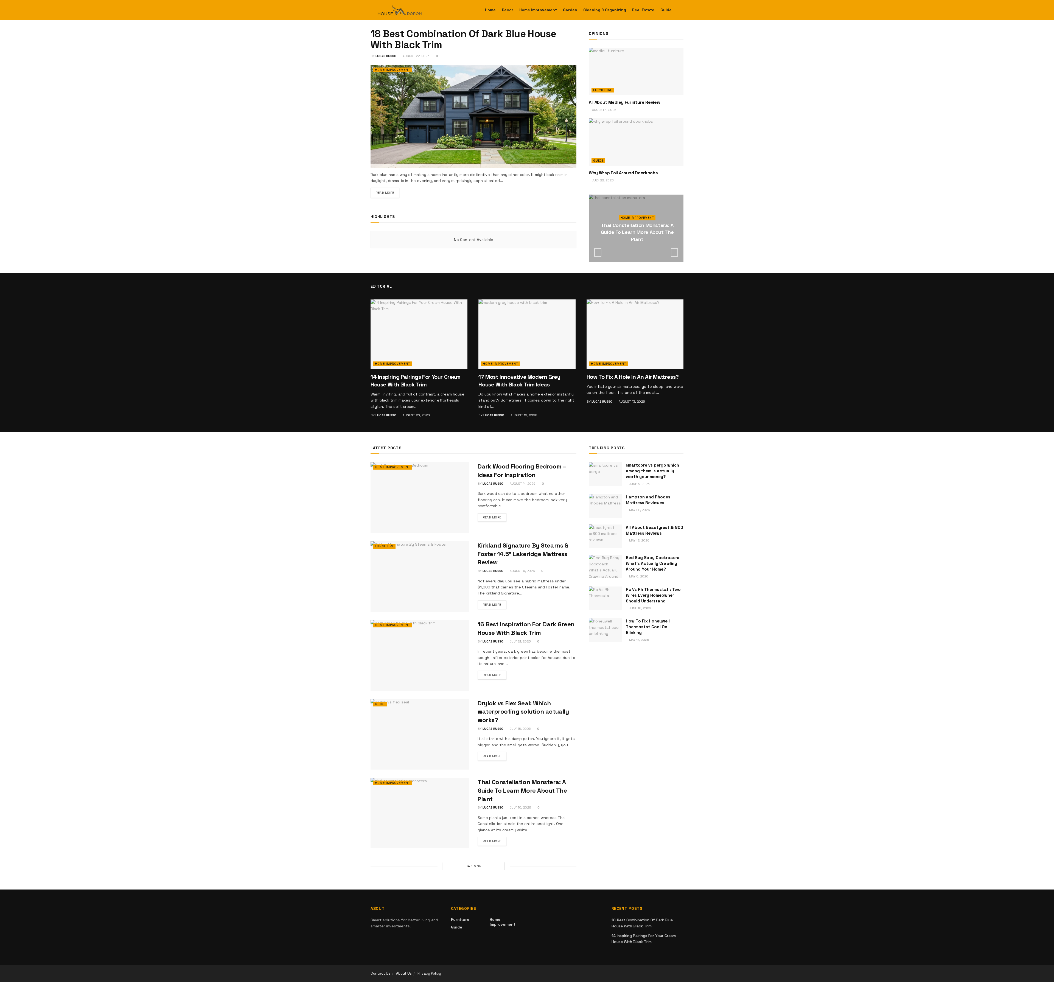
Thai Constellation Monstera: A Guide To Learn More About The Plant (637, 232)
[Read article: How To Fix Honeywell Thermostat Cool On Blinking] (605, 630)
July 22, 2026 (602, 180)
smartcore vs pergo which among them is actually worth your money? (652, 470)
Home (490, 9)
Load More (473, 866)
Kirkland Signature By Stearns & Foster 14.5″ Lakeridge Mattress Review (523, 553)
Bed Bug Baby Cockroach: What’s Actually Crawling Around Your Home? (652, 563)
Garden (570, 9)
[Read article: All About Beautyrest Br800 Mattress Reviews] (605, 536)
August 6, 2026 (522, 571)
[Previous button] (597, 252)
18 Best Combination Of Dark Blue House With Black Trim (463, 39)
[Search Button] (681, 10)
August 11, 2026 (522, 484)
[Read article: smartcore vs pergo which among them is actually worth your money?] (605, 474)
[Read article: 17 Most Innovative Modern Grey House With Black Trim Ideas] (526, 334)
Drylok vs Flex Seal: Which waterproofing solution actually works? (523, 711)
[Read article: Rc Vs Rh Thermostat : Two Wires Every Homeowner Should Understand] (605, 598)
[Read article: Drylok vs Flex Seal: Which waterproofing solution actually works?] (420, 734)
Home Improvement (538, 9)
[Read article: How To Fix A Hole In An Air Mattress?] (635, 334)
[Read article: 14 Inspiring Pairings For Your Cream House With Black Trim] (419, 334)
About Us (404, 973)
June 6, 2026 (639, 484)
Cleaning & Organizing (604, 9)
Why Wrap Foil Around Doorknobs (623, 173)
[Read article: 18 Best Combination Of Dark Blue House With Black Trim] (473, 116)
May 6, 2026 (638, 576)
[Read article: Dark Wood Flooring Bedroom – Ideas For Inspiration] (420, 497)
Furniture (602, 90)
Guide (666, 9)
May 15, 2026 (638, 640)
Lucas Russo (385, 56)
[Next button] (674, 252)
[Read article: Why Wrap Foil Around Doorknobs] (636, 142)
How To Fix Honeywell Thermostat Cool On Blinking (648, 626)
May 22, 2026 (639, 510)
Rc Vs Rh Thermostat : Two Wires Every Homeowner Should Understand (653, 595)
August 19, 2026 (523, 415)
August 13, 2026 (631, 401)
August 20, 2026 (416, 415)
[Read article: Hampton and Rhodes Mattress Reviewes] (605, 506)
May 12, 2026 (638, 540)
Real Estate (643, 9)
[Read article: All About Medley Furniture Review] (636, 71)
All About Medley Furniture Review (624, 102)
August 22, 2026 (416, 56)
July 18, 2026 (520, 729)
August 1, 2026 (603, 110)
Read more (387, 192)
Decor (507, 9)
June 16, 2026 (639, 608)
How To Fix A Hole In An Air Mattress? (633, 376)
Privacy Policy (429, 973)
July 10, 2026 (638, 250)
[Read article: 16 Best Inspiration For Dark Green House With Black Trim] (420, 655)
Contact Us (380, 973)
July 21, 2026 (520, 641)
